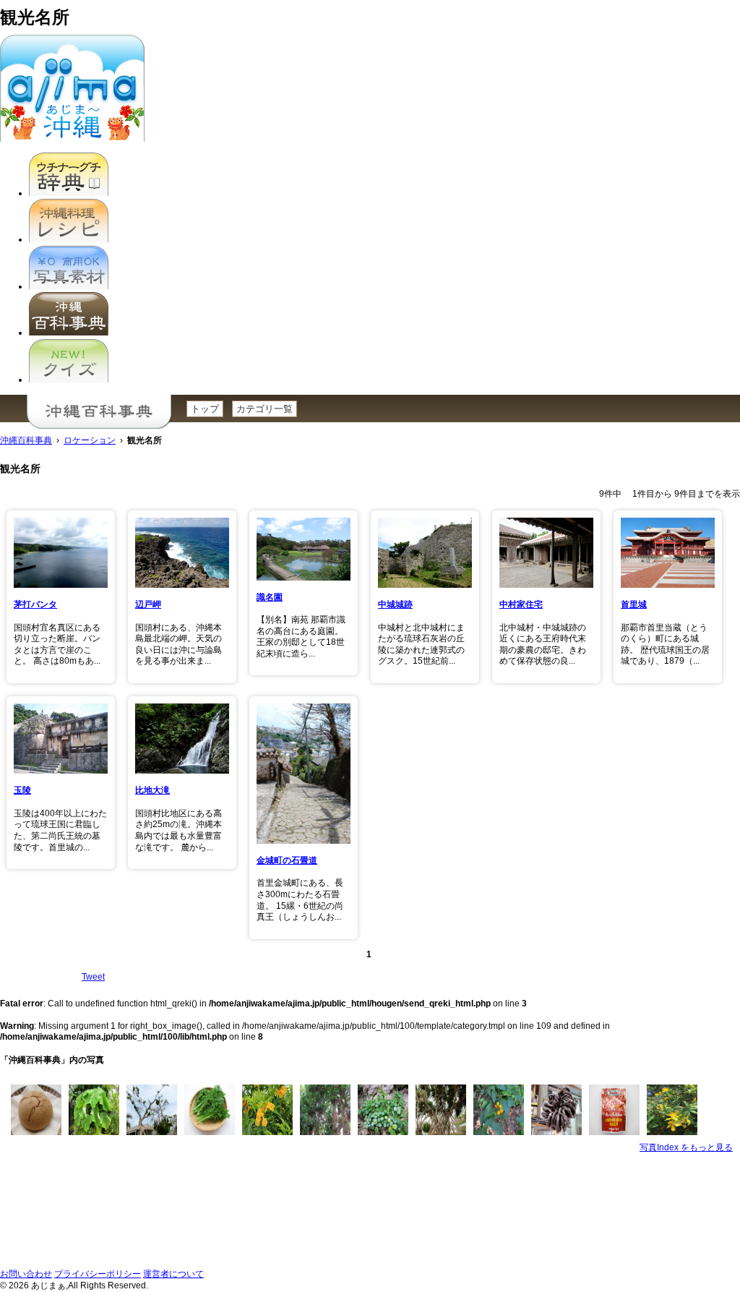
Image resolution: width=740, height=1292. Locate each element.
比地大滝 (152, 790)
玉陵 (22, 790)
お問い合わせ (26, 1274)
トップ (205, 408)
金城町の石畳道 (287, 860)
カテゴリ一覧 (264, 408)
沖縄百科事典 (26, 440)
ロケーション (90, 440)
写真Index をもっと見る (686, 1147)
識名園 (270, 597)
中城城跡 (395, 604)
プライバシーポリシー (97, 1274)
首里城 (634, 604)
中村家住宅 (521, 604)
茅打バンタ (35, 604)
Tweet (93, 977)
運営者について (173, 1274)
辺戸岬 (148, 604)
